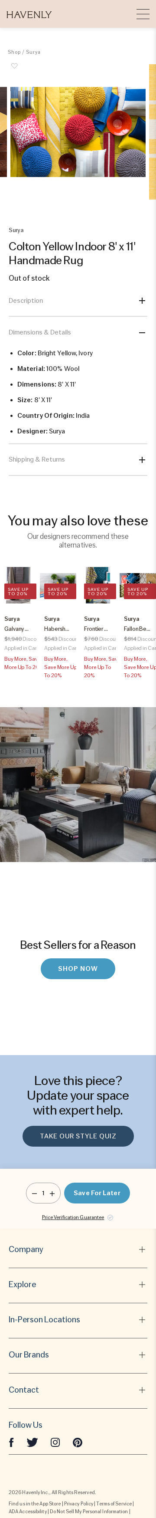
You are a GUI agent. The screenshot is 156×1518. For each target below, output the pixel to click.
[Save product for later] (14, 70)
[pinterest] (77, 1441)
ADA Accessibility (28, 1511)
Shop (14, 52)
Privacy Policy (78, 1504)
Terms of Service (114, 1504)
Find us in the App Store (35, 1504)
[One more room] (52, 1193)
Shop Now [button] (78, 969)
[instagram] (55, 1441)
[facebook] (11, 1441)
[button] (29, 14)
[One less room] (34, 1193)
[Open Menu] (143, 13)
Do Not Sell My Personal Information (89, 1511)
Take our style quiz (78, 1136)
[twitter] (32, 1441)
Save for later (97, 1193)
